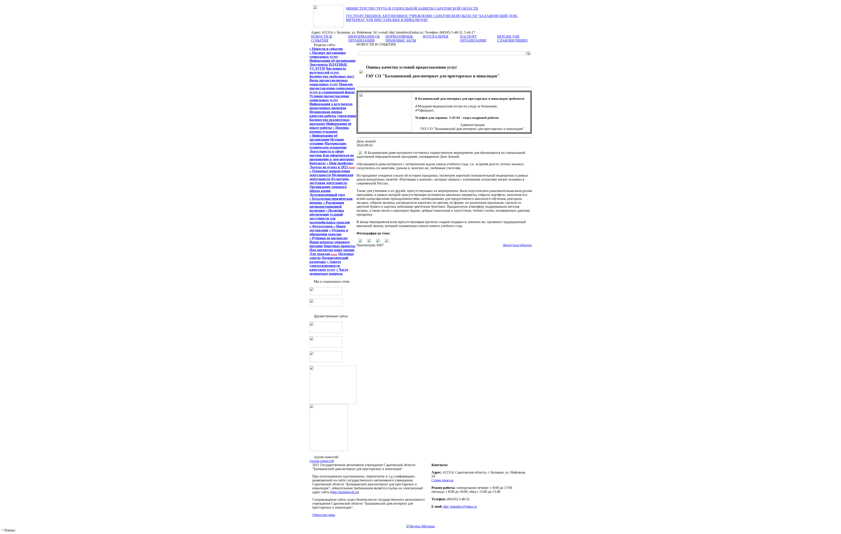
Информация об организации (332, 60)
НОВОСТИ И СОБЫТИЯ (321, 38)
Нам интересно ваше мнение (332, 250)
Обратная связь (323, 515)
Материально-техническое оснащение (328, 145)
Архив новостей (321, 461)
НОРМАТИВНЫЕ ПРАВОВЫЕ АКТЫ (400, 38)
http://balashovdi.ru (344, 492)
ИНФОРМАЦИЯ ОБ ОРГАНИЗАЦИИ (364, 38)
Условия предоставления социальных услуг (329, 98)
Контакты (317, 163)
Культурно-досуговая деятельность (329, 181)
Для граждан (323, 254)
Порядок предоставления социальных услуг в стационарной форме (332, 88)
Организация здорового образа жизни (328, 189)
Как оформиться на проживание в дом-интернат (331, 157)
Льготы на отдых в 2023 (332, 167)
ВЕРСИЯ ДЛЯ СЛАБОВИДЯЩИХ (512, 38)
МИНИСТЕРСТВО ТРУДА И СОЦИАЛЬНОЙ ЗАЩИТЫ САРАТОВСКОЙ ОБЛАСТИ (412, 8)
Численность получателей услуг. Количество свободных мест (331, 72)
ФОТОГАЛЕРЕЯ (435, 36)
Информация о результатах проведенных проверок (331, 106)
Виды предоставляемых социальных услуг (328, 82)
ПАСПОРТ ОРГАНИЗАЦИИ (473, 38)
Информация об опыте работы (330, 126)
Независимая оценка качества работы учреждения (332, 114)
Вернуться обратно (517, 245)
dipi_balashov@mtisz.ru (460, 506)
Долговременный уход (327, 195)
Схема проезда (442, 480)
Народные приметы (339, 246)
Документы (318, 64)
